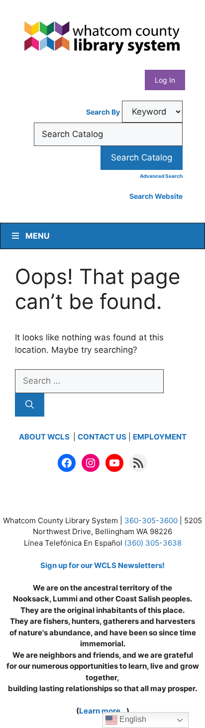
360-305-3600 (151, 520)
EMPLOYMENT (160, 436)
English (131, 719)
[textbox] (108, 134)
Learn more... (102, 711)
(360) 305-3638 (153, 543)
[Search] (29, 405)
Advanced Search (161, 176)
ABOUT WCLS (45, 436)
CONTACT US (102, 436)
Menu (37, 236)
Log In (165, 80)
